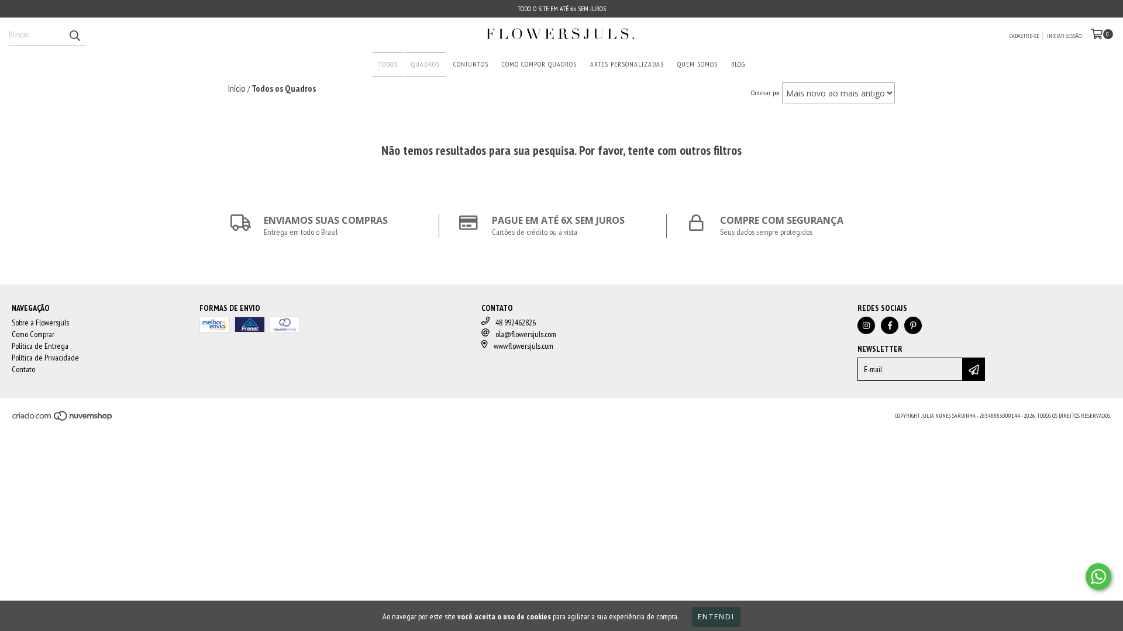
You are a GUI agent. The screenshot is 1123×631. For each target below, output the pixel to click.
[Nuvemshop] (63, 420)
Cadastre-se (1024, 36)
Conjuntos (470, 64)
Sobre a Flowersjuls (40, 322)
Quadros (425, 64)
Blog (738, 64)
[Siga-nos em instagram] (866, 325)
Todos (388, 64)
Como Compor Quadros (539, 64)
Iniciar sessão (1064, 36)
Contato (23, 369)
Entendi (716, 617)
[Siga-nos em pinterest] (913, 325)
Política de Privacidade (45, 357)
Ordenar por (765, 92)
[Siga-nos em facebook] (889, 325)
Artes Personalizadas (627, 64)
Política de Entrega (40, 346)
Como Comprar (33, 334)
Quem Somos (697, 64)
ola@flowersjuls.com (525, 334)
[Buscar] (74, 35)
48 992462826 (515, 322)
